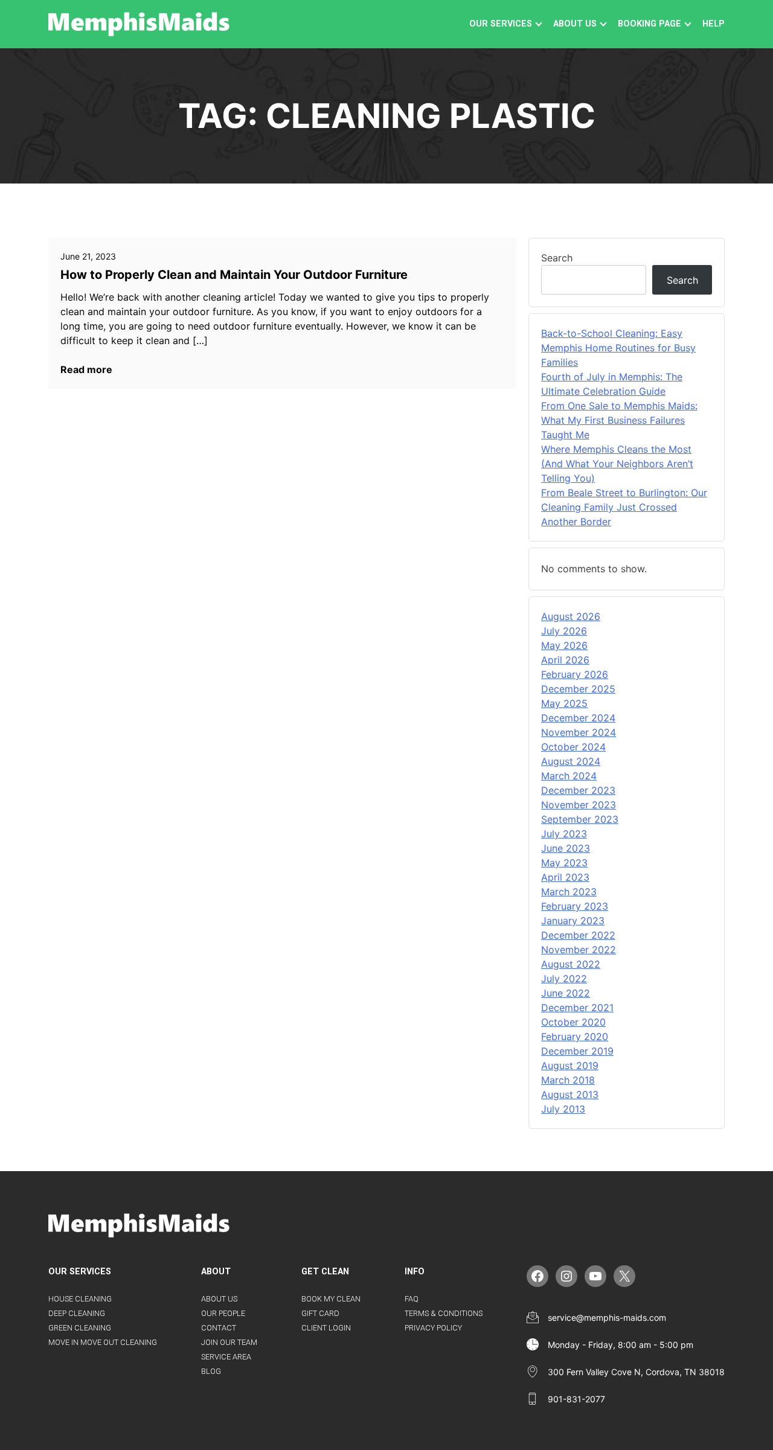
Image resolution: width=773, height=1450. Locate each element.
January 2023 (573, 921)
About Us (219, 1298)
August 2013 (569, 1094)
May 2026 (564, 645)
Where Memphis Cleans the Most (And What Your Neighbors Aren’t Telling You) (617, 463)
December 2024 (578, 718)
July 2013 (563, 1109)
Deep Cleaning (76, 1313)
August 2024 (570, 761)
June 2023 (565, 848)
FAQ (412, 1298)
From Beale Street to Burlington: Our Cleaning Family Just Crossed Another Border (624, 507)
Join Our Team (229, 1342)
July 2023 (564, 834)
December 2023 (578, 790)
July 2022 (564, 979)
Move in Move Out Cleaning (102, 1342)
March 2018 (568, 1080)
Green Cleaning (79, 1327)
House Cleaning (80, 1298)
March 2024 (569, 776)
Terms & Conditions (444, 1313)
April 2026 (565, 660)
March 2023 (569, 892)
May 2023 (564, 863)
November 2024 (578, 732)
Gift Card (320, 1313)
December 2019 (577, 1051)
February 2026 (574, 674)
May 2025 (564, 703)
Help (713, 24)
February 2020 (574, 1036)
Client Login (326, 1327)
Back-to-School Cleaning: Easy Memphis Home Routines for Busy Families (618, 347)
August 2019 (569, 1065)
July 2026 (564, 631)
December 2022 (578, 935)
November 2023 (578, 805)
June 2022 (565, 993)
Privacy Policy (433, 1327)
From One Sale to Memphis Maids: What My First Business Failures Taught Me (619, 420)
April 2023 (565, 877)
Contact (218, 1327)
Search (557, 258)
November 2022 (578, 950)
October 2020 (573, 1022)
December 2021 (577, 1007)
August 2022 (570, 964)
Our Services (500, 24)
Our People (223, 1313)
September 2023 (579, 819)
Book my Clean (331, 1298)
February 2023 (574, 906)
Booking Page (649, 24)
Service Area (226, 1356)
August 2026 (570, 616)
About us (575, 24)
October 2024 (573, 747)
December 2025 (578, 689)
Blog (211, 1371)
